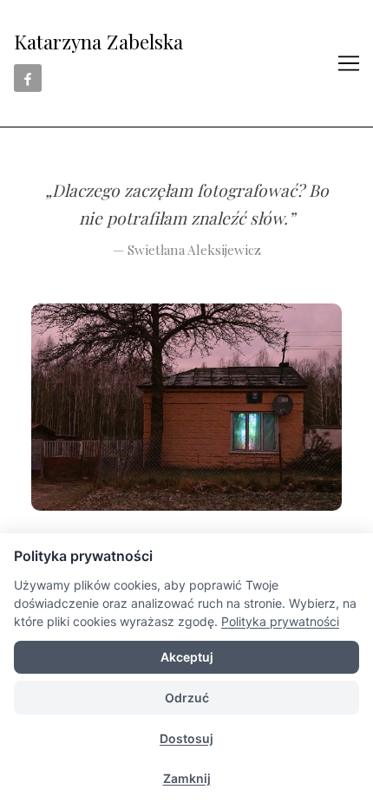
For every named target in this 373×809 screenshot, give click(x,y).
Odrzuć (187, 697)
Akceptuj (186, 656)
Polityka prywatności (280, 621)
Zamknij (187, 778)
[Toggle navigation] (348, 63)
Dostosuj (186, 738)
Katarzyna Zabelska (98, 42)
